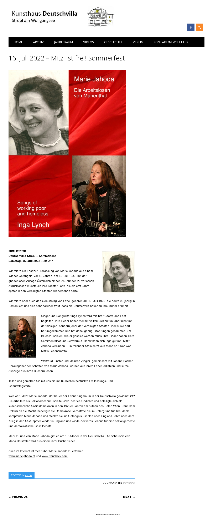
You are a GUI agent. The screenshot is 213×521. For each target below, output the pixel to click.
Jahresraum (63, 42)
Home (18, 42)
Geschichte (113, 42)
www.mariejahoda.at (22, 456)
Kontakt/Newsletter (171, 42)
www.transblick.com (55, 456)
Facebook (190, 27)
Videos (88, 42)
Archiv (38, 42)
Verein (138, 42)
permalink (129, 483)
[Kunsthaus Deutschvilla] (62, 29)
